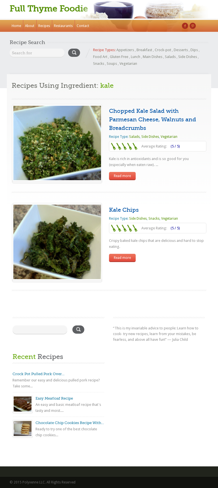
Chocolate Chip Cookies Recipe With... (69, 423)
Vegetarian (128, 63)
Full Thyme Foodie (49, 8)
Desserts (181, 50)
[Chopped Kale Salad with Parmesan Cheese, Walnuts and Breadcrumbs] (57, 179)
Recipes (44, 26)
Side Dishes (187, 57)
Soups (112, 63)
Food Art (100, 57)
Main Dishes (152, 57)
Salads (170, 57)
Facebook (185, 26)
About (29, 26)
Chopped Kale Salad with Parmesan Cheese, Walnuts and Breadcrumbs (152, 119)
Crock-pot (163, 50)
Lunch (135, 57)
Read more (122, 176)
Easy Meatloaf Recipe (54, 398)
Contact (83, 26)
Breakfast (144, 50)
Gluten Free (119, 57)
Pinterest (193, 26)
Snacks (98, 63)
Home (16, 26)
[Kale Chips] (57, 278)
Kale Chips (124, 210)
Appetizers (125, 50)
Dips (194, 50)
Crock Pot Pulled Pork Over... (38, 374)
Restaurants (63, 26)
